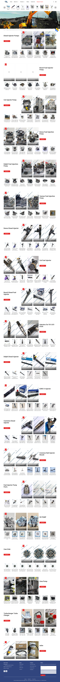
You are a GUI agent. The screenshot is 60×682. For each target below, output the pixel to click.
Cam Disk (7, 549)
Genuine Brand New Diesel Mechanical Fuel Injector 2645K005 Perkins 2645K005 (20, 400)
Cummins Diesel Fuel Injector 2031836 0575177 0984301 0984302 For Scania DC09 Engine (38, 432)
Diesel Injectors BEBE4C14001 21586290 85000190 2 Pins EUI (14, 345)
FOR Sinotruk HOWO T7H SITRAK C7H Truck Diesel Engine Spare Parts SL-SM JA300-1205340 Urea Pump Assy (7, 603)
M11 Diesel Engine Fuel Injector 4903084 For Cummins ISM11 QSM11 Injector (50, 432)
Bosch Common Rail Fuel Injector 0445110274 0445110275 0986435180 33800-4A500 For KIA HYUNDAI (22, 314)
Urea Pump (43, 581)
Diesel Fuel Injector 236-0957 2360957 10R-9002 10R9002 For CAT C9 (32, 272)
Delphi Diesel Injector (11, 357)
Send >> (43, 675)
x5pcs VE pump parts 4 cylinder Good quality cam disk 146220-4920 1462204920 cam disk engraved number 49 (37, 571)
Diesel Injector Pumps (11, 36)
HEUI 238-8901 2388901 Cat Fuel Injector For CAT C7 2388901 (45, 281)
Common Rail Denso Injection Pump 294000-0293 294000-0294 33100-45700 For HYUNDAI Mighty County (7, 154)
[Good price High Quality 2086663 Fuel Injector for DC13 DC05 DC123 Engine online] (45, 437)
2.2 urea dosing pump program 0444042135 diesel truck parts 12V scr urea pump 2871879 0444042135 (45, 603)
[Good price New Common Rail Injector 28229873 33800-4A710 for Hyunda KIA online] (30, 373)
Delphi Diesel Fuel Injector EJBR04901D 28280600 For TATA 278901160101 (26, 368)
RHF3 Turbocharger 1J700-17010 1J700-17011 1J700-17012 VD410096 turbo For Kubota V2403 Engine (22, 635)
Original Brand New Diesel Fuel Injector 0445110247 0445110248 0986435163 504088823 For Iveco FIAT (27, 304)
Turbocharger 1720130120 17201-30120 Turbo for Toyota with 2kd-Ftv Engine (39, 625)
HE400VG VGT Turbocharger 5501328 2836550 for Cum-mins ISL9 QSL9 (26, 625)
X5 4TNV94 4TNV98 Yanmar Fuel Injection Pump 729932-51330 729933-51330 (21, 207)
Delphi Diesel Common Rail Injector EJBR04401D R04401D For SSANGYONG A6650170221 (15, 378)
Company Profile (21, 664)
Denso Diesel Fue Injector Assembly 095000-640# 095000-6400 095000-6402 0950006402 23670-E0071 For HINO (38, 240)
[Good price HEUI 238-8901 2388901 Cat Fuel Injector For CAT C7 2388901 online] (45, 277)
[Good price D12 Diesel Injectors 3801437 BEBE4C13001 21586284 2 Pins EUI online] (30, 341)
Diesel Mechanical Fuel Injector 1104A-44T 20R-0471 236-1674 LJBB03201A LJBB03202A (8, 400)
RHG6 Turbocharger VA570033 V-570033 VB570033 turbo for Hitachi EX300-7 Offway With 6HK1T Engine (37, 635)
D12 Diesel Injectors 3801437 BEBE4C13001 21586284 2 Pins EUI (30, 345)
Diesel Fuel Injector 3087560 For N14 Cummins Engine (26, 432)
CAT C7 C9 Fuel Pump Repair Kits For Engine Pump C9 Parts (7, 506)
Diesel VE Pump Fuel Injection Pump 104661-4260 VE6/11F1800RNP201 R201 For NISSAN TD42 (8, 528)
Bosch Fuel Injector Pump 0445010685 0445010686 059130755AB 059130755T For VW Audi (37, 90)
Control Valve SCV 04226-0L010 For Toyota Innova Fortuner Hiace (37, 506)
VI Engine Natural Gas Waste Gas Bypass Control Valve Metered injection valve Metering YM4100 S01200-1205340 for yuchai (20, 593)
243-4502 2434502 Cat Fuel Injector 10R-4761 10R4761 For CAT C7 (30, 281)
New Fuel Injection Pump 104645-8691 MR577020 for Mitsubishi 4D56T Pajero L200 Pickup (33, 528)
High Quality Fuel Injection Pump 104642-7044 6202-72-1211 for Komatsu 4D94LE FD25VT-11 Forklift (20, 528)
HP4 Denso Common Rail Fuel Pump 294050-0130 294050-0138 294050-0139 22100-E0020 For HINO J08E (9, 143)
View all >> (7, 105)
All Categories (31, 669)
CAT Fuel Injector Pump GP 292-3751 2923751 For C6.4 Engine (22, 121)
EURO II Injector (45, 389)
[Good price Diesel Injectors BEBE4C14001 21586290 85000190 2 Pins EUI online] (14, 341)
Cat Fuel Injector (45, 260)
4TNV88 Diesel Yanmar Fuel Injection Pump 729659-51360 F (8, 207)
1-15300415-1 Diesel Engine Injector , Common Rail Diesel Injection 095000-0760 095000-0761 (15, 250)
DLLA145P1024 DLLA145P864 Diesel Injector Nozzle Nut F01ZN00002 (20, 464)
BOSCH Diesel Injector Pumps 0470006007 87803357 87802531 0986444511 (26, 47)
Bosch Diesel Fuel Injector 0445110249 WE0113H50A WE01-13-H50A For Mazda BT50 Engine (14, 314)
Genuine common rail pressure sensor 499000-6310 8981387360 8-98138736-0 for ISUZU (50, 496)
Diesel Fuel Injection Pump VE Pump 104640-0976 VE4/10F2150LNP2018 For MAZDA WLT (7, 539)
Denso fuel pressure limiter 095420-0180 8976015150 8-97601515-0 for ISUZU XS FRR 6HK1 (38, 496)
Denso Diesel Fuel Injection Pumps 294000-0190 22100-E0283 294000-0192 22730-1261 (37, 154)
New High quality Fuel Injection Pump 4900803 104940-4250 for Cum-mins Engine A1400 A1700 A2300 (45, 539)
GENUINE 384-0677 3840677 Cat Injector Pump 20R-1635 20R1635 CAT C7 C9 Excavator (53, 122)
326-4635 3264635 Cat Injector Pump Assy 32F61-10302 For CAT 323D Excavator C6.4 (50, 111)
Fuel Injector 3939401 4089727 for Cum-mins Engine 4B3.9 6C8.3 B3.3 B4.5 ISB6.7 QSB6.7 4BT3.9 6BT (14, 411)
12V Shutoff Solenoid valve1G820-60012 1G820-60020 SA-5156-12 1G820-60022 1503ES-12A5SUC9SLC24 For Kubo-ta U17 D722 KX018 (21, 657)
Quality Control (21, 667)
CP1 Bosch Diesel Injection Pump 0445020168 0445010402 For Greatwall (14, 90)
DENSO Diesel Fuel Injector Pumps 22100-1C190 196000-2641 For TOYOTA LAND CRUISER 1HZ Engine (14, 57)
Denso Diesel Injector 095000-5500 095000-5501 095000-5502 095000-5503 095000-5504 (22, 250)
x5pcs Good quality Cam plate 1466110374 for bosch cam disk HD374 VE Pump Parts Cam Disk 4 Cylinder (7, 571)
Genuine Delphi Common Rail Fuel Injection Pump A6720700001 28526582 (14, 185)
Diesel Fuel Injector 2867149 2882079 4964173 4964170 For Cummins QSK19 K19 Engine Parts (7, 443)
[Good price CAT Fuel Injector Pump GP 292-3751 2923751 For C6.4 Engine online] (22, 116)
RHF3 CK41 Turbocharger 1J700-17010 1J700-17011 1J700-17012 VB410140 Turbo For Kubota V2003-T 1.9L (29, 635)
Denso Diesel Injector (11, 228)
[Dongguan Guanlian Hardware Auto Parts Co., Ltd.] (6, 1)
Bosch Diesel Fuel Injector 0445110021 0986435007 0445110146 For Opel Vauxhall (53, 314)
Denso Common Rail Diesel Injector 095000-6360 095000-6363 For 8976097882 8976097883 (7, 250)
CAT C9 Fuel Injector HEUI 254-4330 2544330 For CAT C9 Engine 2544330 (21, 272)
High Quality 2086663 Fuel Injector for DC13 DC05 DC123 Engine (45, 442)
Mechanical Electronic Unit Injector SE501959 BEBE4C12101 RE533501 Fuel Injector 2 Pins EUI (21, 336)
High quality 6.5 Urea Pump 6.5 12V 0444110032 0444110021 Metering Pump (37, 603)
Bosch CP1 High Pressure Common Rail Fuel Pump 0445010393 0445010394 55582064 (8, 79)
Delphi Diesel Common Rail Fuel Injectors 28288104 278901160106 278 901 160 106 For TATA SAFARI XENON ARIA (50, 368)
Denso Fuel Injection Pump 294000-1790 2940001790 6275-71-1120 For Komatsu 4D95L (32, 143)
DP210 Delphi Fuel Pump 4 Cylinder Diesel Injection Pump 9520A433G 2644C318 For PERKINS (39, 175)
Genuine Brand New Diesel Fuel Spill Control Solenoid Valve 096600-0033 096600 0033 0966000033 (32, 657)
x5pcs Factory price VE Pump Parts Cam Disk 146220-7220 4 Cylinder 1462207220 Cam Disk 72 (30, 571)
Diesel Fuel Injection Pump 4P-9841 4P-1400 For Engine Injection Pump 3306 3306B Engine (7, 122)
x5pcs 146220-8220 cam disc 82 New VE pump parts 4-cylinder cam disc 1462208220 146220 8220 (22, 571)
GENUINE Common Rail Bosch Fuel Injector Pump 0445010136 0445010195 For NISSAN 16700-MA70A (22, 90)
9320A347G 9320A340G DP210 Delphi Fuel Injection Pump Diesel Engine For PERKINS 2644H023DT (50, 175)
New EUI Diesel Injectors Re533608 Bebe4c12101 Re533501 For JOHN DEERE (8, 336)
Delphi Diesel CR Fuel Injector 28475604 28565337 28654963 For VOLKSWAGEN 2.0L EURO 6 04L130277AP (38, 368)
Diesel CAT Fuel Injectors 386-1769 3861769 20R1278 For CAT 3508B (8, 272)
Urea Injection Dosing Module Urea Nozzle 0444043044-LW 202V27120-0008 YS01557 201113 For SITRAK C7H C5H (9, 593)
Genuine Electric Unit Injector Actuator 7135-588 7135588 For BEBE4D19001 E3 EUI (26, 496)
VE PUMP (42, 517)
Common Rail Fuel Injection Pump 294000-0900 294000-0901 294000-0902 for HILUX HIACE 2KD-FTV (52, 218)
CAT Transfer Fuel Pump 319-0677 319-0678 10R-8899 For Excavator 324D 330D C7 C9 (38, 111)
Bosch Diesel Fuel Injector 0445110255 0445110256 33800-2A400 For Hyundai (50, 304)
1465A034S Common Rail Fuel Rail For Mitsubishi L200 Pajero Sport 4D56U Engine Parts (45, 507)
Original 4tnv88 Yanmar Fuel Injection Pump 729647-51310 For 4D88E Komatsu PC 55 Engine (33, 207)
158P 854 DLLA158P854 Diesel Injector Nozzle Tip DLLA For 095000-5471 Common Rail (32, 464)
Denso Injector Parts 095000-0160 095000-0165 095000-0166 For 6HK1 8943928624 (51, 240)
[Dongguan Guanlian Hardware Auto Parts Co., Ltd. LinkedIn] (6, 671)
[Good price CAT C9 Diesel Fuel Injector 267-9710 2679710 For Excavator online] (7, 277)
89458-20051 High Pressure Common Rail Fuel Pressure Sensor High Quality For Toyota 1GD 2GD (30, 507)
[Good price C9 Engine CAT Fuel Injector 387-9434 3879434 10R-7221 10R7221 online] (22, 277)
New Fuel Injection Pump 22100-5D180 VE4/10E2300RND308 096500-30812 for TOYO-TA (52, 539)
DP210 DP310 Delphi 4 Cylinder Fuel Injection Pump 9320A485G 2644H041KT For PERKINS (37, 186)
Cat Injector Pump (10, 100)
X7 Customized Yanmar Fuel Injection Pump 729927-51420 (14, 217)
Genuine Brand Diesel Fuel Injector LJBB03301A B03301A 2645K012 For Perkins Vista (33, 400)
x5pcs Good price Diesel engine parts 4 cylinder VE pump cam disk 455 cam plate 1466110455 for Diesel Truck (39, 560)
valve (41, 645)
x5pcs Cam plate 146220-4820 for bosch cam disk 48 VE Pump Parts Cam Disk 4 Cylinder (45, 571)
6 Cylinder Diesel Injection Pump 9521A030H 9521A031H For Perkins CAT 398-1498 (22, 186)
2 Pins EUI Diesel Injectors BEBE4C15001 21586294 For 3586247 (32, 336)
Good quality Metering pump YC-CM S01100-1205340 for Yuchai (32, 593)
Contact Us (20, 669)
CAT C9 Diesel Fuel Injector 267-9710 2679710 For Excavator (7, 281)
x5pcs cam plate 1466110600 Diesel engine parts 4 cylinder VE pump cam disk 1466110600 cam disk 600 (26, 560)
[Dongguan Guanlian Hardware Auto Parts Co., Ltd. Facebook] (4, 671)
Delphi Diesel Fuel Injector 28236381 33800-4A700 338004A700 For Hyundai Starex (22, 378)
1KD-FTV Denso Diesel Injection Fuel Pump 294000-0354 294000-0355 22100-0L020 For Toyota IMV (30, 154)
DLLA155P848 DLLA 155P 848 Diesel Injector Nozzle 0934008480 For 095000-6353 (8, 464)
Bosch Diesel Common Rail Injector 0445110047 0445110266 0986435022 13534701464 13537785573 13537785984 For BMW (38, 304)
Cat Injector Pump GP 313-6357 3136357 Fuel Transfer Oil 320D (26, 111)
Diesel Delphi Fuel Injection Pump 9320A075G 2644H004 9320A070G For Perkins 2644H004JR (27, 175)
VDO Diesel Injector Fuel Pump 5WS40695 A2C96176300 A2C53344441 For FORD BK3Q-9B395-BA (45, 57)
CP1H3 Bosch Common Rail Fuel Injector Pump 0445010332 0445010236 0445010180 (7, 90)
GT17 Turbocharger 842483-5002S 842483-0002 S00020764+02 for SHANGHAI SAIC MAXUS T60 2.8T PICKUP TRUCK (50, 625)
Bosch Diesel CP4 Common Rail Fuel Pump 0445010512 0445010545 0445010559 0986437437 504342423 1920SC (32, 79)
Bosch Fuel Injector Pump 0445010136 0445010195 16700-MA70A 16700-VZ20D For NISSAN (52, 90)
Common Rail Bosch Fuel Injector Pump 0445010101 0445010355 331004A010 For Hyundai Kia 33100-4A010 (21, 79)
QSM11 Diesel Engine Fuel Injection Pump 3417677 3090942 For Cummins (38, 47)
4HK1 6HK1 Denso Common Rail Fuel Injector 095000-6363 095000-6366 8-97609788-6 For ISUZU (26, 240)
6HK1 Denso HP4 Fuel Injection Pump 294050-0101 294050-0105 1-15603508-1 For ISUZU (21, 143)
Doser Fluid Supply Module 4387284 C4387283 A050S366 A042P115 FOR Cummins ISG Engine (22, 603)
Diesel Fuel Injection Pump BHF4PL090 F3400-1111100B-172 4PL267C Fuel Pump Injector (50, 47)
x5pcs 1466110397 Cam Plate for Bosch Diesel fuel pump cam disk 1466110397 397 (50, 560)
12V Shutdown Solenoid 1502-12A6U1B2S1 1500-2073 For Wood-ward (8, 657)
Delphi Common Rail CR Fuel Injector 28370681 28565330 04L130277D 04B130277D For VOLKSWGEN (7, 378)
